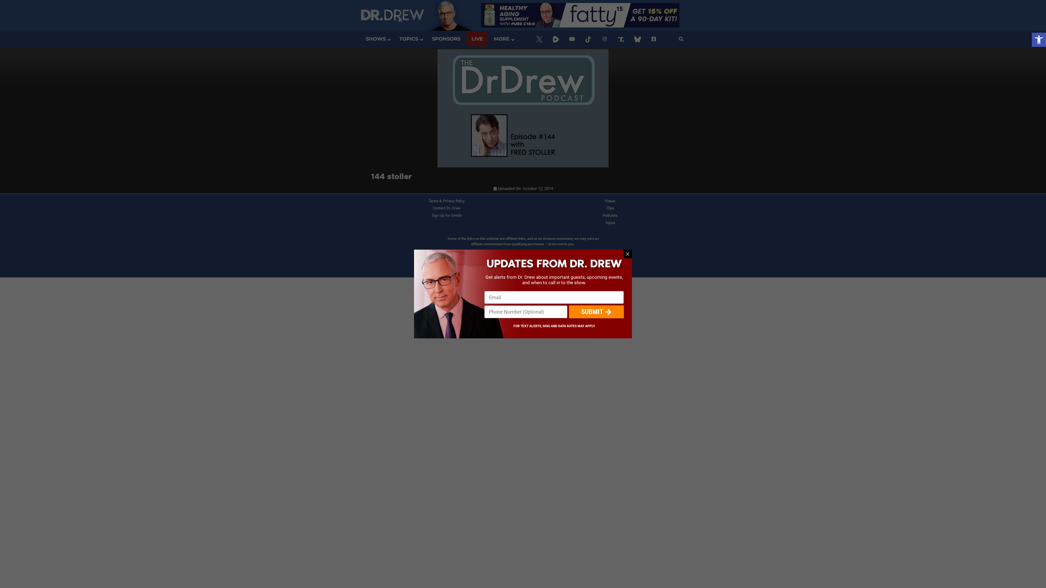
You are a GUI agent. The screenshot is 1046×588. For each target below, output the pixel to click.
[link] (1039, 40)
